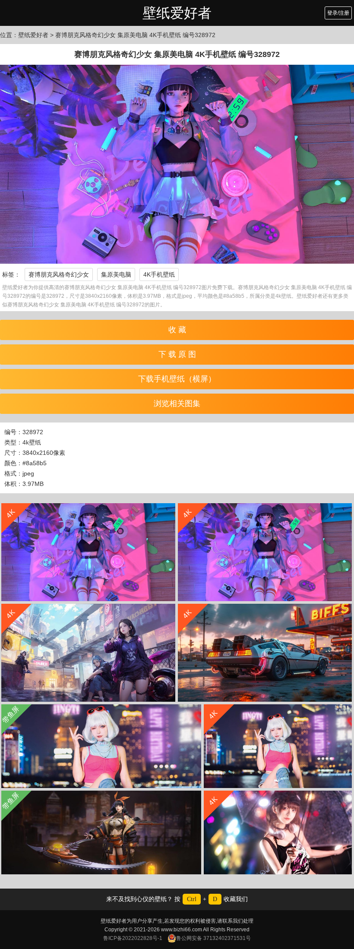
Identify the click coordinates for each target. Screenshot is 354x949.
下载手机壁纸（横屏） (177, 379)
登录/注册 (338, 13)
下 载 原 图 (177, 354)
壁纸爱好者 (177, 13)
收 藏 (177, 329)
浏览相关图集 (177, 403)
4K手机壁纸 (159, 274)
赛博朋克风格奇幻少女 (58, 274)
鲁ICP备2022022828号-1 (132, 938)
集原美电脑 (116, 274)
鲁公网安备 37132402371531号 (213, 938)
